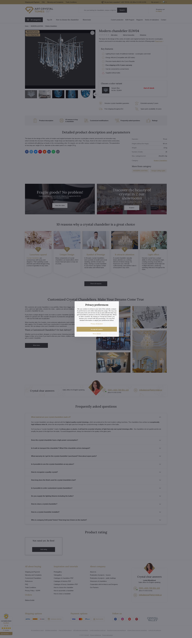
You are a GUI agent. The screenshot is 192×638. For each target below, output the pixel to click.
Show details (97, 334)
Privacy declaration (97, 324)
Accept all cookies (97, 329)
